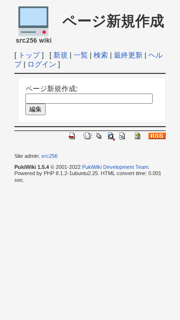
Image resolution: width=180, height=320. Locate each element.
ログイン (41, 64)
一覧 (80, 55)
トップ (29, 55)
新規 (60, 55)
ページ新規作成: (51, 88)
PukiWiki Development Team (115, 167)
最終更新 (128, 55)
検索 (101, 55)
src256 (49, 156)
